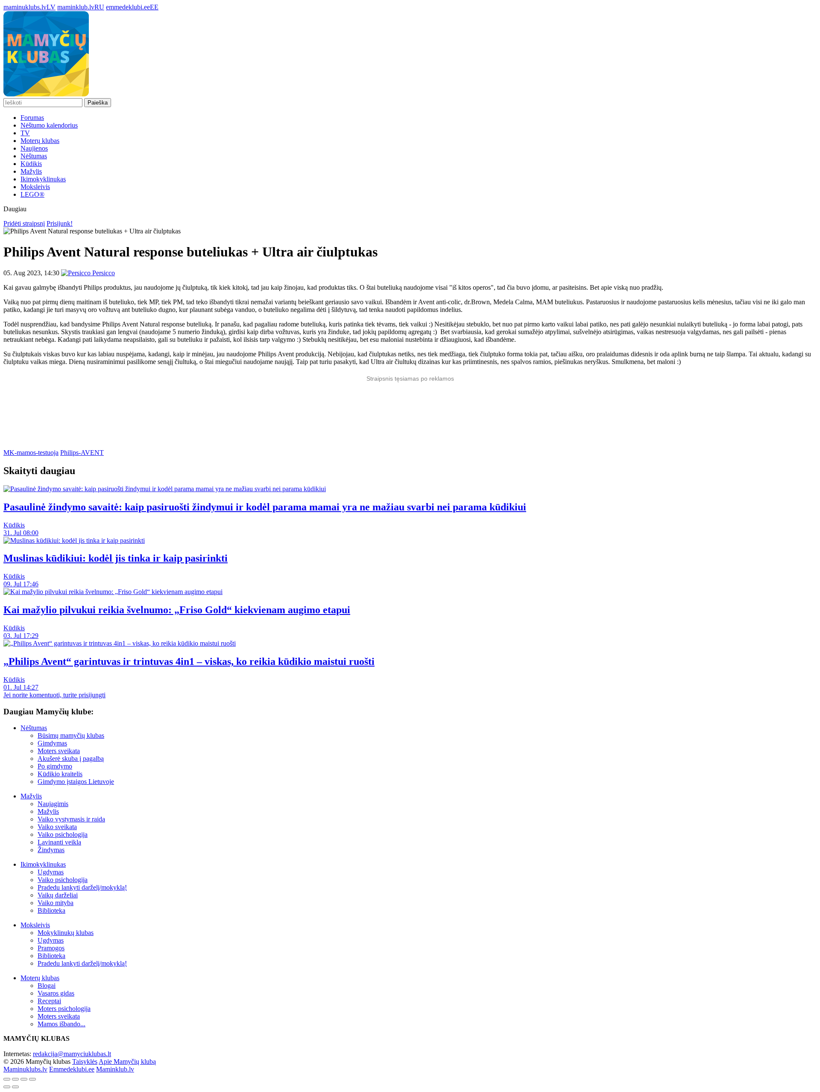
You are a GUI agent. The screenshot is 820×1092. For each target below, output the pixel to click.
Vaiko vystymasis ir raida (71, 819)
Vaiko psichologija (63, 834)
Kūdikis (31, 163)
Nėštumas (33, 156)
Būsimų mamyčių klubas (71, 735)
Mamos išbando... (61, 1024)
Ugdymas (51, 872)
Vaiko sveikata (57, 826)
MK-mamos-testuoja (31, 452)
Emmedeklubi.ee (71, 1069)
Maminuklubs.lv (25, 1069)
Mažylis (31, 171)
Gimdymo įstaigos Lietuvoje (76, 781)
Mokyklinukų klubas (66, 932)
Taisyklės (84, 1061)
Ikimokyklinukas (43, 179)
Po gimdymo (55, 766)
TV (25, 133)
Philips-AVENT (82, 452)
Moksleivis (35, 186)
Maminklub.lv (115, 1069)
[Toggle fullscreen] (23, 1079)
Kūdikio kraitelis (60, 774)
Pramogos (51, 948)
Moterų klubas (39, 140)
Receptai (49, 1001)
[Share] (15, 1079)
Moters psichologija (64, 1008)
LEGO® (32, 194)
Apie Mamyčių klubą (127, 1061)
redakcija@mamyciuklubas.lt (72, 1053)
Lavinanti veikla (59, 842)
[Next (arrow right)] (15, 1087)
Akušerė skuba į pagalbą (71, 758)
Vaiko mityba (55, 902)
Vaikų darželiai (58, 895)
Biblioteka (51, 910)
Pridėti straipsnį (24, 223)
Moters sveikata (59, 750)
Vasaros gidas (56, 993)
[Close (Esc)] (6, 1079)
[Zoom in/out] (32, 1079)
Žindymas (51, 849)
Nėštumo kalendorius (49, 125)
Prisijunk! (60, 223)
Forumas (32, 117)
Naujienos (34, 148)
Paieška (98, 102)
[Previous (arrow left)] (6, 1087)
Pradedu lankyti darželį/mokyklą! (82, 887)
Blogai (47, 985)
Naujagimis (53, 803)
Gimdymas (52, 743)
